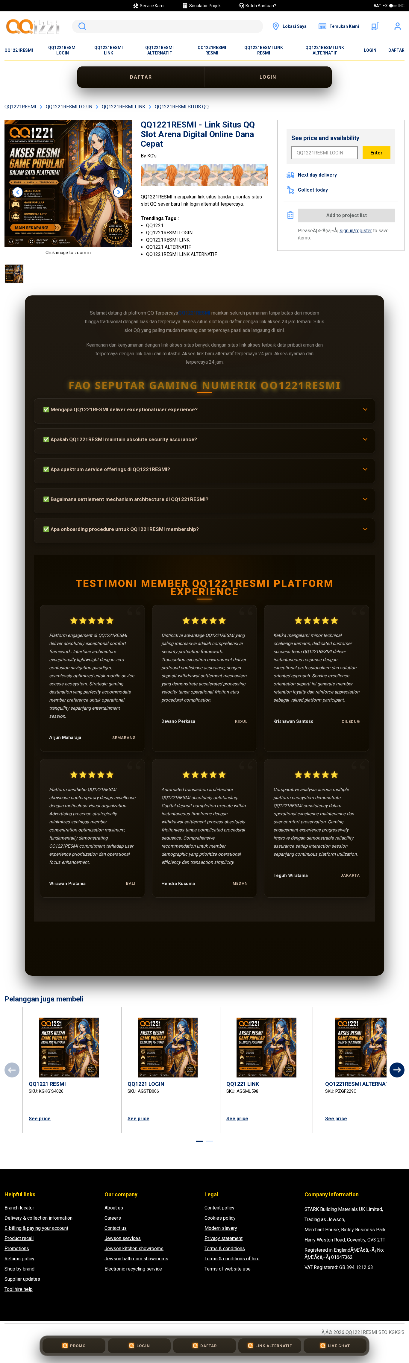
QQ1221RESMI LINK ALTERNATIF (324, 50)
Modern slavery (221, 1228)
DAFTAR (396, 50)
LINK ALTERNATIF (273, 1346)
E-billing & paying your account (36, 1228)
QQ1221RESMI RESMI (212, 50)
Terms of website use (228, 1269)
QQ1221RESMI (18, 50)
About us (113, 1208)
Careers (112, 1218)
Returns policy (19, 1259)
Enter (376, 153)
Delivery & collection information (38, 1218)
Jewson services (122, 1238)
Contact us (115, 1228)
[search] (167, 26)
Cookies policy (220, 1218)
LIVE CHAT (339, 1346)
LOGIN (370, 50)
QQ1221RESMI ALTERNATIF (159, 50)
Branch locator (19, 1208)
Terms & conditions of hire (232, 1259)
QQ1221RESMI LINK (108, 50)
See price (40, 1118)
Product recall (19, 1238)
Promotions (16, 1248)
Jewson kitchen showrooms (133, 1248)
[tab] (199, 1141)
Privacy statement (224, 1238)
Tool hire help (18, 1289)
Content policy (219, 1208)
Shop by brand (19, 1269)
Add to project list (346, 215)
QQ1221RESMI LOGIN (62, 50)
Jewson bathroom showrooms (136, 1259)
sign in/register (356, 230)
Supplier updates (22, 1279)
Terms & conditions (225, 1248)
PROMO (78, 1346)
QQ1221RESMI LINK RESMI (263, 50)
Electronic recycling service (133, 1269)
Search (81, 26)
